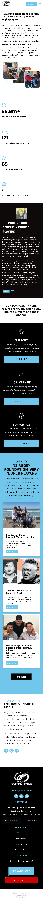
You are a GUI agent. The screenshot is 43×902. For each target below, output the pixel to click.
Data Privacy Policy (11, 820)
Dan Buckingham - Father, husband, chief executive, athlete (19, 647)
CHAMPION (21, 401)
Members (22, 895)
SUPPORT (21, 359)
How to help (21, 844)
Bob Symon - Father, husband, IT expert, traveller (20, 536)
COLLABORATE (21, 443)
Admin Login (22, 897)
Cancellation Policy (31, 820)
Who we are (21, 833)
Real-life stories (21, 850)
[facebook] (6, 751)
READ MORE (12, 551)
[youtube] (17, 751)
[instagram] (11, 751)
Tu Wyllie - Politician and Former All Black (18, 592)
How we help (21, 839)
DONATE (31, 4)
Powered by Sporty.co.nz (21, 893)
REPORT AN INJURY (21, 880)
